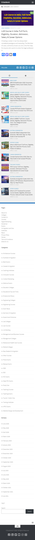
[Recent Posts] (9, 76)
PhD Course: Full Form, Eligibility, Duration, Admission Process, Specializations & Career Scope (19, 168)
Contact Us (4, 217)
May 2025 (6, 479)
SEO (4, 372)
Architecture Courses (9, 253)
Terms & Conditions (7, 239)
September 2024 (8, 492)
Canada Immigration (15, 106)
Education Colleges (8, 287)
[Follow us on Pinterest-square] (32, 67)
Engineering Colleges (9, 300)
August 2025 (7, 466)
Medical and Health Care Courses (19, 92)
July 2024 (5, 496)
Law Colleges (7, 321)
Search (3, 508)
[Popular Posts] (26, 76)
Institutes (4, 230)
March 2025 (6, 483)
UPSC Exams (7, 406)
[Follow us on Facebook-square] (17, 67)
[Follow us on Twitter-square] (23, 67)
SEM (4, 368)
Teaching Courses (15, 164)
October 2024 (7, 487)
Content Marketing (8, 279)
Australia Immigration (16, 130)
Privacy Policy (5, 235)
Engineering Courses (9, 304)
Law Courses (6, 326)
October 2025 (7, 458)
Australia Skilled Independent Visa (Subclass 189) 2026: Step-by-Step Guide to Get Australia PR (20, 134)
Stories (3, 237)
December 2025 (8, 449)
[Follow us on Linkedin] (20, 67)
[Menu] (32, 2)
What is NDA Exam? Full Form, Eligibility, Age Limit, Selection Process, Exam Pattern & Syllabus (22, 146)
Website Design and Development (13, 411)
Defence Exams (14, 142)
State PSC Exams (8, 381)
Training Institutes (8, 402)
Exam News (6, 309)
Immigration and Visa (7, 228)
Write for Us (4, 241)
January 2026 (7, 445)
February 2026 (7, 441)
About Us (4, 213)
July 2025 (5, 470)
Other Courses (14, 188)
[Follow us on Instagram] (29, 67)
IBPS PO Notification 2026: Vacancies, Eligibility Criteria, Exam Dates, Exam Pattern (21, 84)
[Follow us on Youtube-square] (26, 67)
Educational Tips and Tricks (10, 292)
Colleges (3, 215)
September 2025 (8, 462)
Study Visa (6, 385)
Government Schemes (9, 317)
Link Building (6, 330)
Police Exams (7, 360)
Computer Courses (8, 275)
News (3, 233)
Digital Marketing (6, 222)
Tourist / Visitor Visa (9, 398)
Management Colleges (9, 338)
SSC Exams (6, 377)
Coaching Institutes (8, 270)
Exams (3, 226)
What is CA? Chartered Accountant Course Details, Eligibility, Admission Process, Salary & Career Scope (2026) (21, 193)
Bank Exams (13, 80)
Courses (3, 219)
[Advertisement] (17, 18)
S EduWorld (5, 2)
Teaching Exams (8, 394)
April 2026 (6, 432)
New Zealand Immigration (10, 351)
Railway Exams (7, 364)
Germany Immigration (9, 313)
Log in (3, 503)
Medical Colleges (8, 347)
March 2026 (6, 436)
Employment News (8, 296)
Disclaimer (4, 224)
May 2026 (6, 428)
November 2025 (8, 453)
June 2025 (6, 475)
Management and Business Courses (13, 334)
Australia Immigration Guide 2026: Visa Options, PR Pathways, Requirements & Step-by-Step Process (21, 181)
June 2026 (6, 424)
